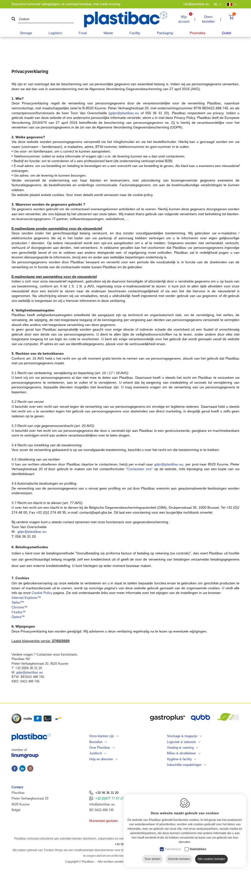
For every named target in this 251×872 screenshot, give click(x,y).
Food (83, 33)
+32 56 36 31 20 (106, 793)
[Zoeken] (13, 19)
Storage (26, 33)
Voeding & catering (180, 747)
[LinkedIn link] (23, 768)
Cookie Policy (42, 593)
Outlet (226, 33)
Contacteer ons (139, 469)
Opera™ (18, 617)
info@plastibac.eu (102, 804)
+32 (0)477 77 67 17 (109, 798)
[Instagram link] (30, 768)
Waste (108, 33)
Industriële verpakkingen (184, 765)
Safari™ (18, 602)
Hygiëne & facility (179, 759)
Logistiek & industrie (181, 742)
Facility (134, 33)
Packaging (165, 33)
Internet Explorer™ (26, 598)
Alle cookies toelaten (211, 859)
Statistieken (197, 849)
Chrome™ (19, 607)
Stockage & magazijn (182, 736)
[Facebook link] (15, 768)
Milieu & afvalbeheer (181, 753)
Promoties (197, 33)
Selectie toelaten (179, 859)
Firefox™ (19, 612)
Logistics (55, 33)
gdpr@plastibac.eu (124, 113)
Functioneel (173, 849)
